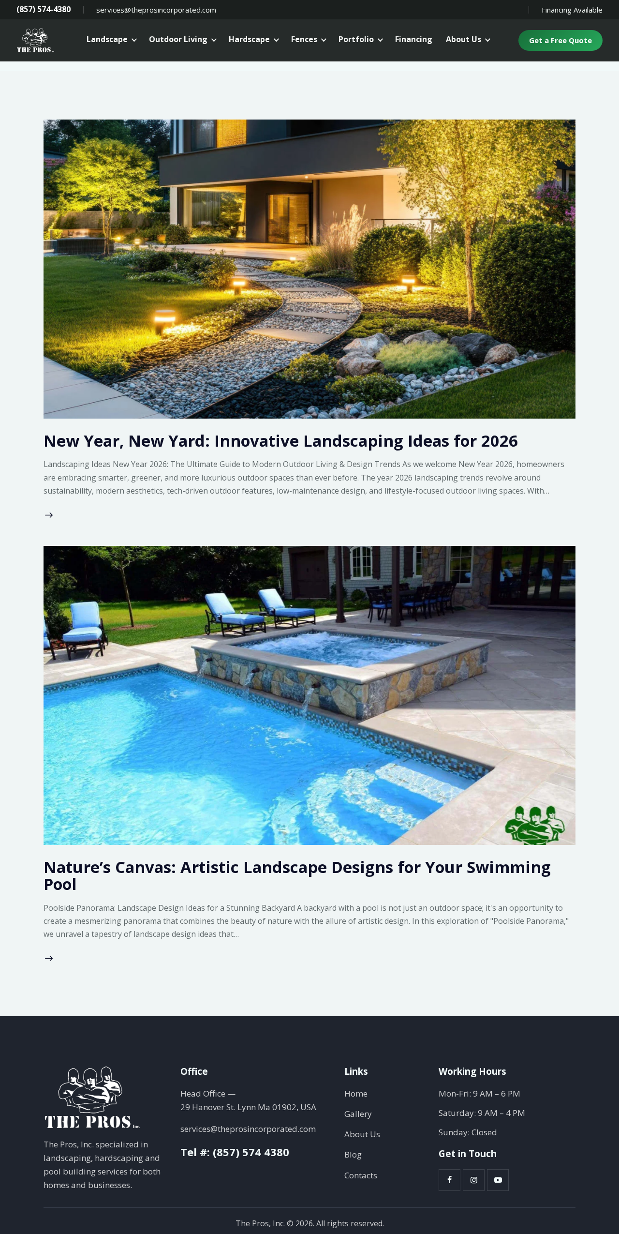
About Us (463, 39)
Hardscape (249, 39)
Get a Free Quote (560, 40)
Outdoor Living (178, 39)
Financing (413, 39)
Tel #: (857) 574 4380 (234, 1151)
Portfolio (356, 39)
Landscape (107, 39)
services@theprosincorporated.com (156, 9)
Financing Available (572, 9)
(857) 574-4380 (43, 9)
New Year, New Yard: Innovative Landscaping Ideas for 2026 (281, 440)
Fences (304, 39)
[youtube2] (498, 1180)
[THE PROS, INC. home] (35, 40)
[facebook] (449, 1180)
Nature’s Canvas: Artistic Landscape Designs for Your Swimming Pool (297, 875)
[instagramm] (474, 1180)
